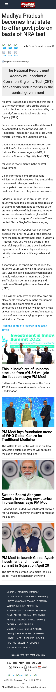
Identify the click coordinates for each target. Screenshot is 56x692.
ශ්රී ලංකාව (40, 655)
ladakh (11, 638)
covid (39, 638)
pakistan (41, 610)
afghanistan (26, 610)
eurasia (11, 606)
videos (26, 647)
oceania (11, 624)
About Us (6, 687)
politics (11, 643)
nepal (10, 619)
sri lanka (20, 619)
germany (42, 601)
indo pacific (24, 624)
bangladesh (14, 615)
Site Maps (36, 663)
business (29, 638)
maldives (38, 615)
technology (14, 647)
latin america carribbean (21, 596)
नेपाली (32, 655)
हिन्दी (22, 655)
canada (34, 592)
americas (23, 592)
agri (19, 638)
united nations (33, 629)
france (31, 601)
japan (40, 619)
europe (42, 596)
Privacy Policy (19, 687)
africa (21, 606)
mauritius (32, 606)
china (31, 619)
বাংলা (27, 655)
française (15, 655)
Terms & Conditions (36, 687)
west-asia (12, 610)
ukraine (11, 592)
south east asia (23, 633)
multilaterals (15, 629)
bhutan (27, 615)
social (33, 643)
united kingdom (16, 601)
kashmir (39, 633)
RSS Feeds (12, 663)
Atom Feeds (24, 663)
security (23, 643)
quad (9, 633)
